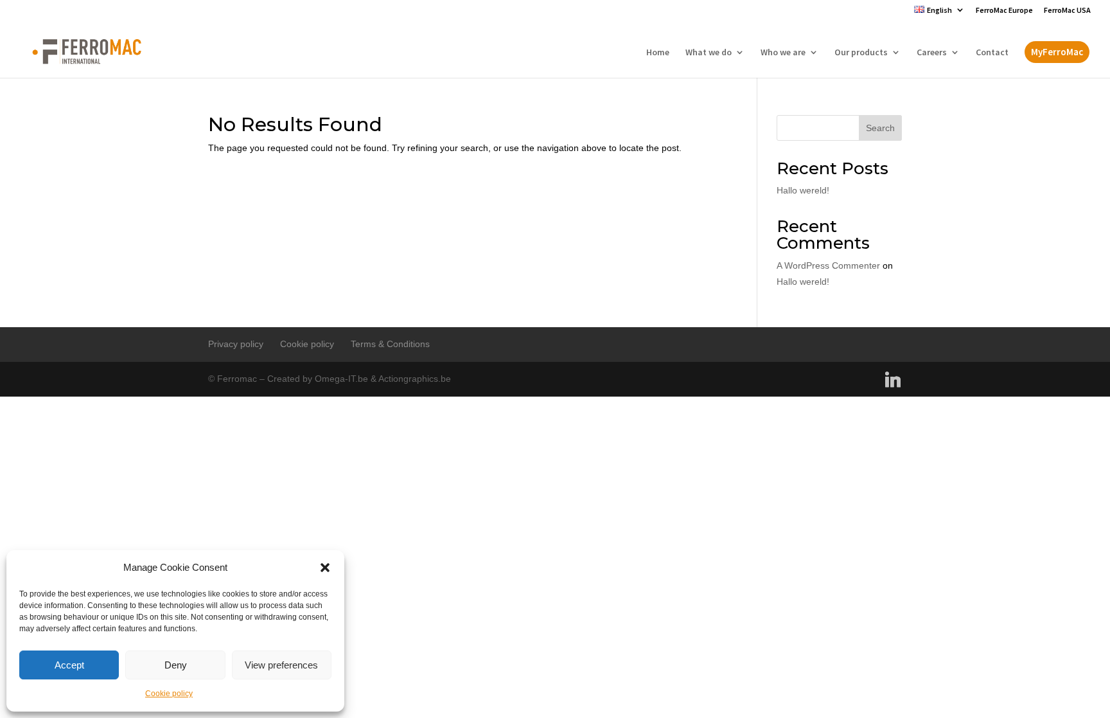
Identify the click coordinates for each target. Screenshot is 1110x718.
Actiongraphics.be (414, 378)
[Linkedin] (893, 380)
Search (880, 128)
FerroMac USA (1067, 10)
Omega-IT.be (341, 378)
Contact (992, 53)
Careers (932, 53)
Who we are (783, 53)
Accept (69, 665)
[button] (325, 567)
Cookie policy (169, 693)
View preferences (281, 665)
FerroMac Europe (1004, 10)
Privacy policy (235, 344)
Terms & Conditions (390, 344)
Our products (861, 53)
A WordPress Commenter (828, 265)
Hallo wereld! (803, 190)
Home (657, 53)
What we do (708, 53)
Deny (175, 665)
